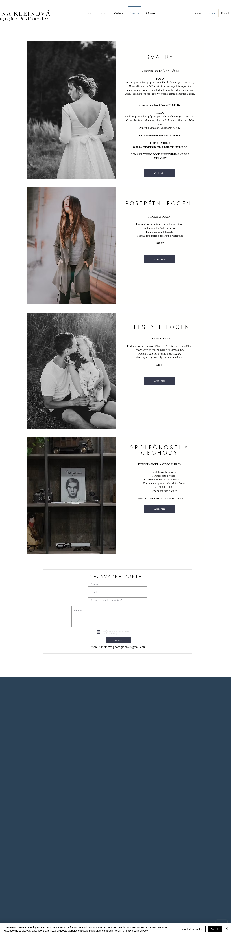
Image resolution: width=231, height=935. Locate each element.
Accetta (215, 929)
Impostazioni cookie (191, 929)
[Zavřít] (227, 929)
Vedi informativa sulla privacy (131, 930)
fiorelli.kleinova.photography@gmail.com (118, 647)
